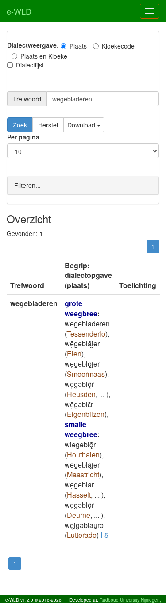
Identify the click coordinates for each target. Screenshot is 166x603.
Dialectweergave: (33, 45)
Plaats (78, 45)
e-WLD (19, 11)
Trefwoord (27, 98)
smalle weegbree (81, 429)
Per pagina (23, 136)
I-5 (104, 535)
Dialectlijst (30, 64)
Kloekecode (118, 45)
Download (82, 124)
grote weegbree (81, 308)
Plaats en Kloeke (43, 56)
